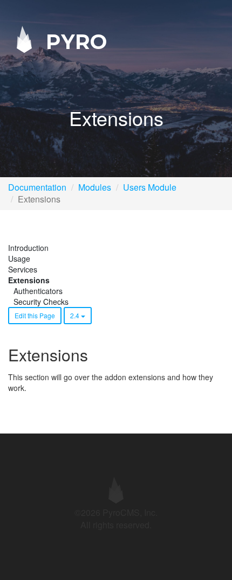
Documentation (37, 187)
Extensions (29, 280)
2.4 (75, 315)
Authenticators (38, 290)
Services (22, 269)
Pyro (73, 41)
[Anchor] (95, 354)
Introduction (28, 247)
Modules (94, 187)
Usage (19, 258)
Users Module (149, 187)
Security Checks (41, 301)
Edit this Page (35, 315)
